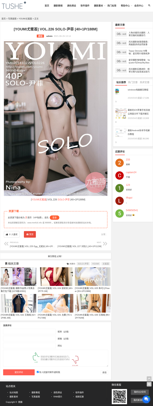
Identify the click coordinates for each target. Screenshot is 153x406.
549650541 (132, 210)
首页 (47, 5)
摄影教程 (58, 5)
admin (49, 36)
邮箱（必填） (64, 338)
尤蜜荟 (42, 199)
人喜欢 (13, 234)
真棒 (128, 164)
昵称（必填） (64, 331)
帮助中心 (125, 5)
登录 (54, 217)
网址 (60, 345)
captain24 (131, 172)
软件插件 (85, 5)
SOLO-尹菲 (64, 199)
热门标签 (111, 5)
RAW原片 (57, 396)
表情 (104, 372)
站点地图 (14, 392)
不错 (128, 177)
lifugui (129, 198)
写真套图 (12, 18)
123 (128, 185)
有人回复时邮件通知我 (49, 372)
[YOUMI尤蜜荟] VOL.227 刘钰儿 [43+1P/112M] (79, 244)
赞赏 (31, 234)
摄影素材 (98, 5)
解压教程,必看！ (55, 256)
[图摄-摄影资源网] (17, 8)
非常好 (129, 190)
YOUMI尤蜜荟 (25, 18)
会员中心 (138, 5)
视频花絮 (79, 396)
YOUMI (35, 199)
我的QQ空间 (140, 392)
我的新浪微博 (140, 400)
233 (128, 160)
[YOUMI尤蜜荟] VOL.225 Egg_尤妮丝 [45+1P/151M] (34, 244)
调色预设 (71, 5)
